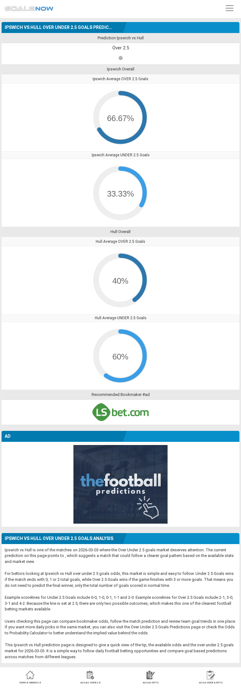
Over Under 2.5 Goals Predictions (160, 627)
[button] (229, 8)
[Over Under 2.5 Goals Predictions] (29, 7)
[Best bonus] (120, 412)
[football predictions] (120, 483)
